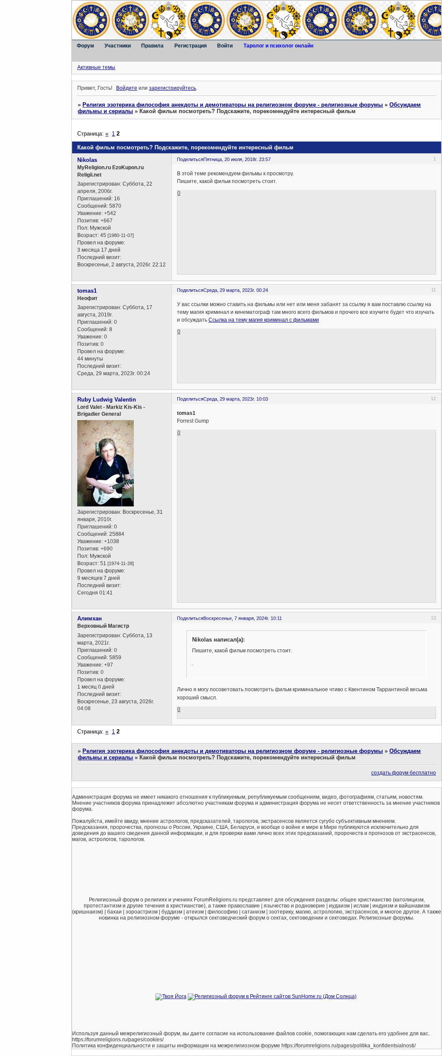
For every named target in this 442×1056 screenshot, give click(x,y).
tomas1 (87, 291)
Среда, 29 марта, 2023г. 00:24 (235, 290)
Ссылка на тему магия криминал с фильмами (263, 320)
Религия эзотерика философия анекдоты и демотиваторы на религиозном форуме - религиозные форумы (232, 104)
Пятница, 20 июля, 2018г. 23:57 (237, 159)
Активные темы (96, 67)
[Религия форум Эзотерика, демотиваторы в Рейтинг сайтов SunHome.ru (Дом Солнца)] (272, 996)
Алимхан (89, 618)
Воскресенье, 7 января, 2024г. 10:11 (242, 618)
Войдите (126, 88)
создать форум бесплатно (403, 773)
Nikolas (87, 160)
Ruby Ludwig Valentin (106, 399)
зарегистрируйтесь (172, 88)
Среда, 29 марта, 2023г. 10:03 (235, 399)
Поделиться (190, 159)
